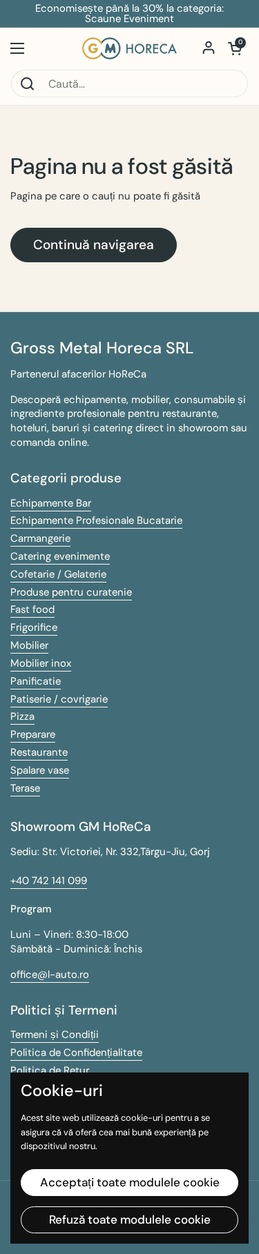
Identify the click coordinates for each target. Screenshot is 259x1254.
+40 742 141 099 (48, 881)
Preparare (32, 734)
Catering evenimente (60, 556)
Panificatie (35, 681)
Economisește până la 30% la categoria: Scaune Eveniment (129, 13)
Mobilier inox (40, 663)
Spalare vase (39, 770)
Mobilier (29, 645)
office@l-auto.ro (49, 974)
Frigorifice (33, 627)
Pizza (22, 716)
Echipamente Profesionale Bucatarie (96, 520)
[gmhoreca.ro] (129, 48)
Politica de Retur (49, 1070)
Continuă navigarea (93, 244)
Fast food (32, 609)
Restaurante (39, 752)
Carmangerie (40, 538)
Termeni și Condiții (54, 1034)
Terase (25, 788)
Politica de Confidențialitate (76, 1052)
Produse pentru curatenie (71, 592)
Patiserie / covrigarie (59, 699)
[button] (235, 48)
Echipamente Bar (50, 503)
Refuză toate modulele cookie (130, 1219)
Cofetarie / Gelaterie (58, 574)
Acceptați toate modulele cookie (130, 1182)
